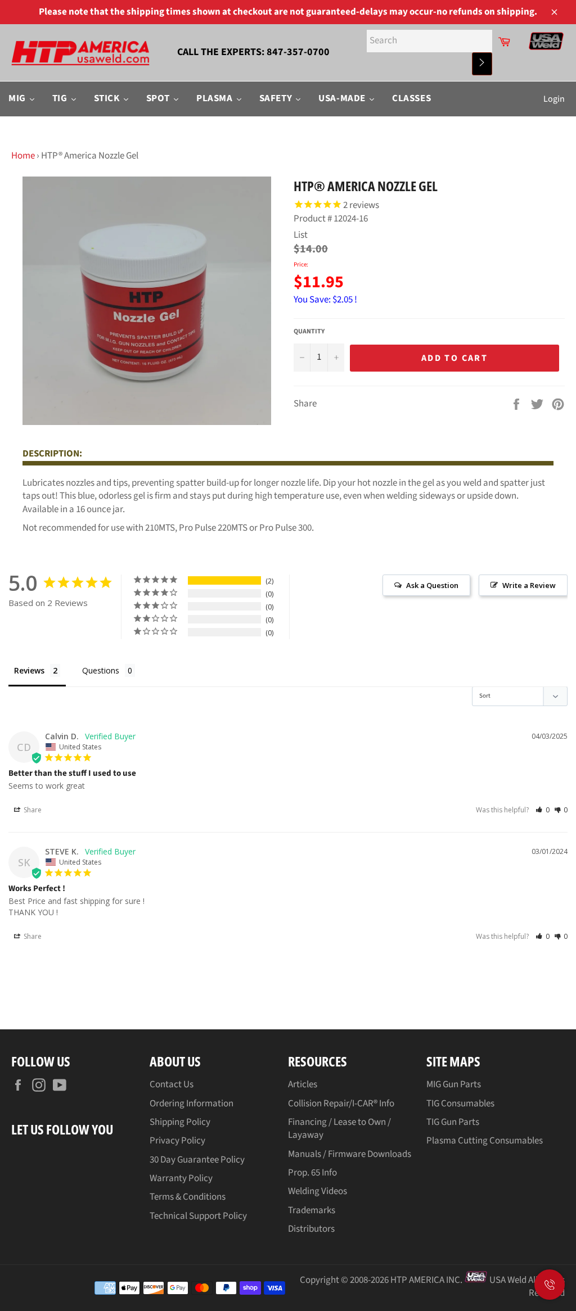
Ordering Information (191, 1103)
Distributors (311, 1229)
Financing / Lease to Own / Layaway (339, 1128)
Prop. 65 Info (312, 1172)
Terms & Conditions (188, 1197)
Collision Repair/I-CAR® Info (341, 1103)
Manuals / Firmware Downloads (349, 1154)
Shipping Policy (180, 1122)
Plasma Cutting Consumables (484, 1140)
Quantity (309, 331)
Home (23, 155)
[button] (542, 810)
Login (554, 99)
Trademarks (311, 1210)
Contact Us (172, 1084)
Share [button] (32, 810)
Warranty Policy (181, 1178)
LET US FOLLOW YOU (62, 1129)
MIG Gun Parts (453, 1084)
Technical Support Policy (198, 1216)
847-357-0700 (298, 52)
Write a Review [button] (529, 585)
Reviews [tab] (29, 670)
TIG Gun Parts (452, 1122)
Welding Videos (317, 1191)
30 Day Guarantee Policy (197, 1160)
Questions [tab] (100, 670)
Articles (302, 1084)
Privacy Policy (177, 1140)
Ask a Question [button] (432, 585)
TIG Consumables (460, 1103)
